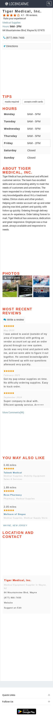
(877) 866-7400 (14, 37)
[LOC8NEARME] (16, 3)
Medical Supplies (11, 22)
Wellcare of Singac (15, 514)
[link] (17, 286)
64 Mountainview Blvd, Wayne (20, 592)
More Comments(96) (13, 412)
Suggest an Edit (13, 608)
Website (8, 602)
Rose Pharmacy (13, 495)
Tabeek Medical (13, 472)
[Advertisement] (26, 71)
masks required (12, 101)
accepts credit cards (33, 101)
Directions (11, 46)
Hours (6, 26)
